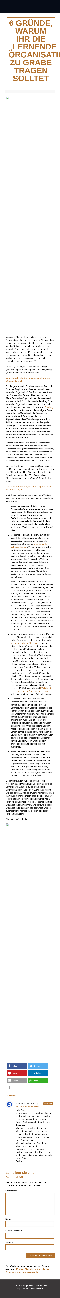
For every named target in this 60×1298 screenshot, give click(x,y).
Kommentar (11, 1191)
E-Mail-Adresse (13, 1231)
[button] (17, 1066)
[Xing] (36, 1293)
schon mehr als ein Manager (24, 643)
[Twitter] (28, 1293)
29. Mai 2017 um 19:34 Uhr (28, 1106)
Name (8, 1219)
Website (9, 1242)
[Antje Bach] (30, 6)
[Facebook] (23, 1293)
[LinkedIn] (32, 1293)
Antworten (48, 1104)
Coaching (49, 407)
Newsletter (41, 1286)
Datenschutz (37, 1289)
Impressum (22, 1289)
